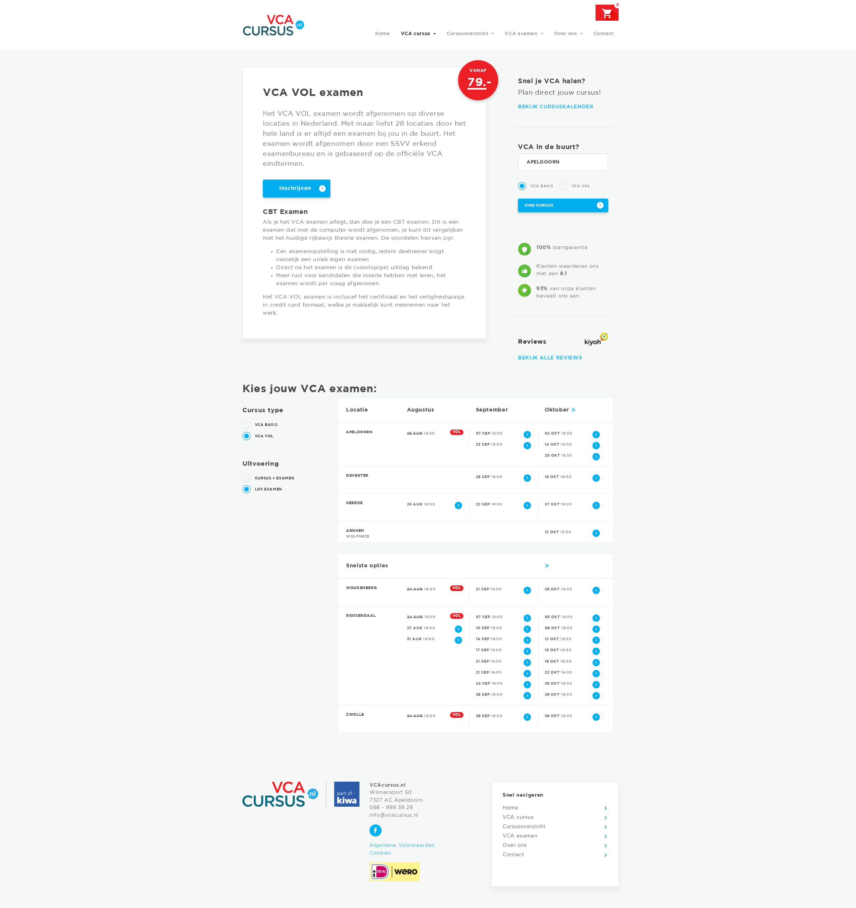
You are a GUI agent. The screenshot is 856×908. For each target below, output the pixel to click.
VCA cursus (416, 34)
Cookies (380, 853)
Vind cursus (538, 205)
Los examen (267, 489)
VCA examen (522, 34)
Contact (604, 34)
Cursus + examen (273, 478)
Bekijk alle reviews (550, 358)
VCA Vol (580, 186)
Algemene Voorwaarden (402, 845)
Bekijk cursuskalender (555, 107)
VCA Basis (541, 186)
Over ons (566, 34)
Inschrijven (295, 188)
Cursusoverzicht (468, 34)
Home (382, 34)
